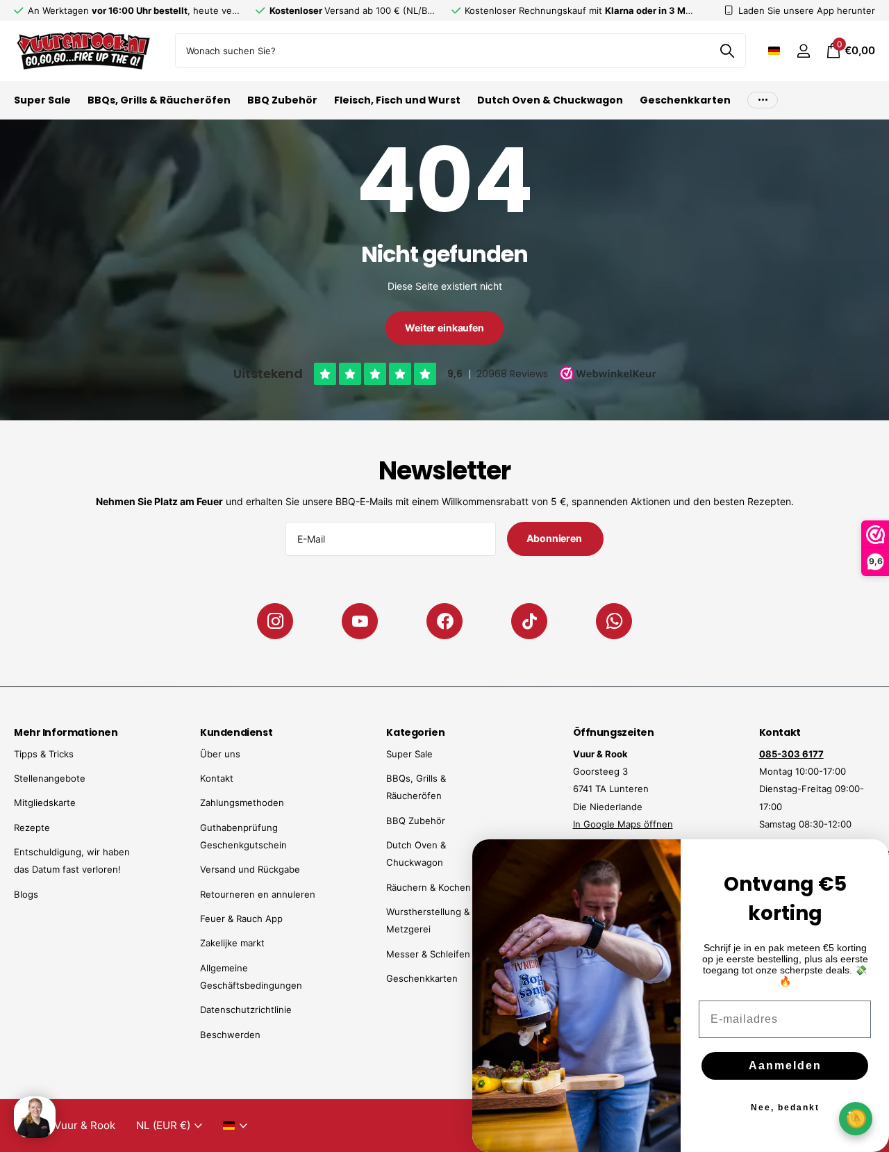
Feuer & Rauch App (241, 918)
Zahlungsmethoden (242, 802)
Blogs (26, 894)
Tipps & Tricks (44, 753)
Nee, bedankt (785, 1107)
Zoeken (727, 50)
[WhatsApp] (614, 621)
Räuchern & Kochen (428, 887)
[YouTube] (360, 621)
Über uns (220, 753)
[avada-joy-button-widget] (855, 1118)
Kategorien (415, 732)
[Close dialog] (869, 858)
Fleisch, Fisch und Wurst (397, 100)
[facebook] (444, 621)
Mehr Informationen (65, 732)
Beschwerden (230, 1034)
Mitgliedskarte (45, 802)
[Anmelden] (803, 51)
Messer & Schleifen (428, 954)
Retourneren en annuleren (257, 894)
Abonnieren (554, 538)
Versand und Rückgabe (250, 869)
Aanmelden (785, 1065)
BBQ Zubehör (282, 100)
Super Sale (42, 100)
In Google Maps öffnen (623, 824)
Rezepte (32, 827)
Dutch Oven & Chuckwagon (550, 100)
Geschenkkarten (685, 100)
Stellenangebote (49, 778)
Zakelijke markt (232, 942)
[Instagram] (275, 621)
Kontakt (216, 778)
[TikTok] (529, 621)
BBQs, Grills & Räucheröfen (159, 100)
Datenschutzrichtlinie (246, 1009)
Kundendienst (236, 732)
